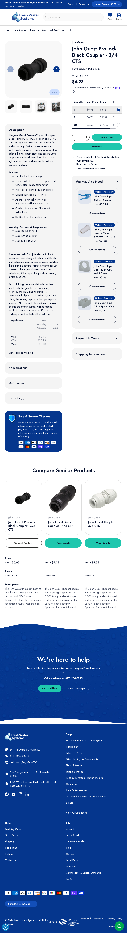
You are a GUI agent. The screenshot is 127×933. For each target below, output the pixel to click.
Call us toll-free (49, 688)
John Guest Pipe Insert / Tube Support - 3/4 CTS (104, 233)
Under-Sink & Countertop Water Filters (86, 796)
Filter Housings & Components (82, 759)
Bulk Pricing (11, 848)
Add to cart (107, 137)
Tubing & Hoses (74, 771)
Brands (71, 4)
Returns (9, 854)
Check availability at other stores (90, 168)
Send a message (76, 688)
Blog (68, 848)
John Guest (78, 42)
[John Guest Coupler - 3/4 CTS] (103, 498)
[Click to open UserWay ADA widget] (5, 927)
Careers (70, 854)
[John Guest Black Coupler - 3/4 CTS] (63, 498)
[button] (109, 17)
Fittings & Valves (19, 30)
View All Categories (76, 813)
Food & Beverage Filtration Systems (84, 778)
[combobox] (73, 17)
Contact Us (84, 4)
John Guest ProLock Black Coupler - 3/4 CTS (56, 30)
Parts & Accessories (76, 790)
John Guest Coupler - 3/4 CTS (102, 524)
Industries (71, 866)
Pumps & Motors (74, 747)
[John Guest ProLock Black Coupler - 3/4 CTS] (23, 498)
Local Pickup (72, 860)
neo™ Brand (72, 835)
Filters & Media (74, 765)
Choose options (97, 213)
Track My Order (13, 829)
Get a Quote (11, 835)
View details (63, 543)
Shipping (9, 841)
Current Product (23, 543)
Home (7, 30)
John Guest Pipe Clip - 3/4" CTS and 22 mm (103, 270)
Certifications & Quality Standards (83, 873)
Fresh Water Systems (25, 920)
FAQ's (69, 879)
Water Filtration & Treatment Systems (85, 740)
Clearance (71, 784)
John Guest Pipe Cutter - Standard (103, 198)
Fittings (32, 30)
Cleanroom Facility (75, 841)
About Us (71, 829)
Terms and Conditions (91, 918)
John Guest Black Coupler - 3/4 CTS (60, 524)
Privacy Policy (115, 918)
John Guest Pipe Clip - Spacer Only (104, 304)
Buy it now (97, 146)
